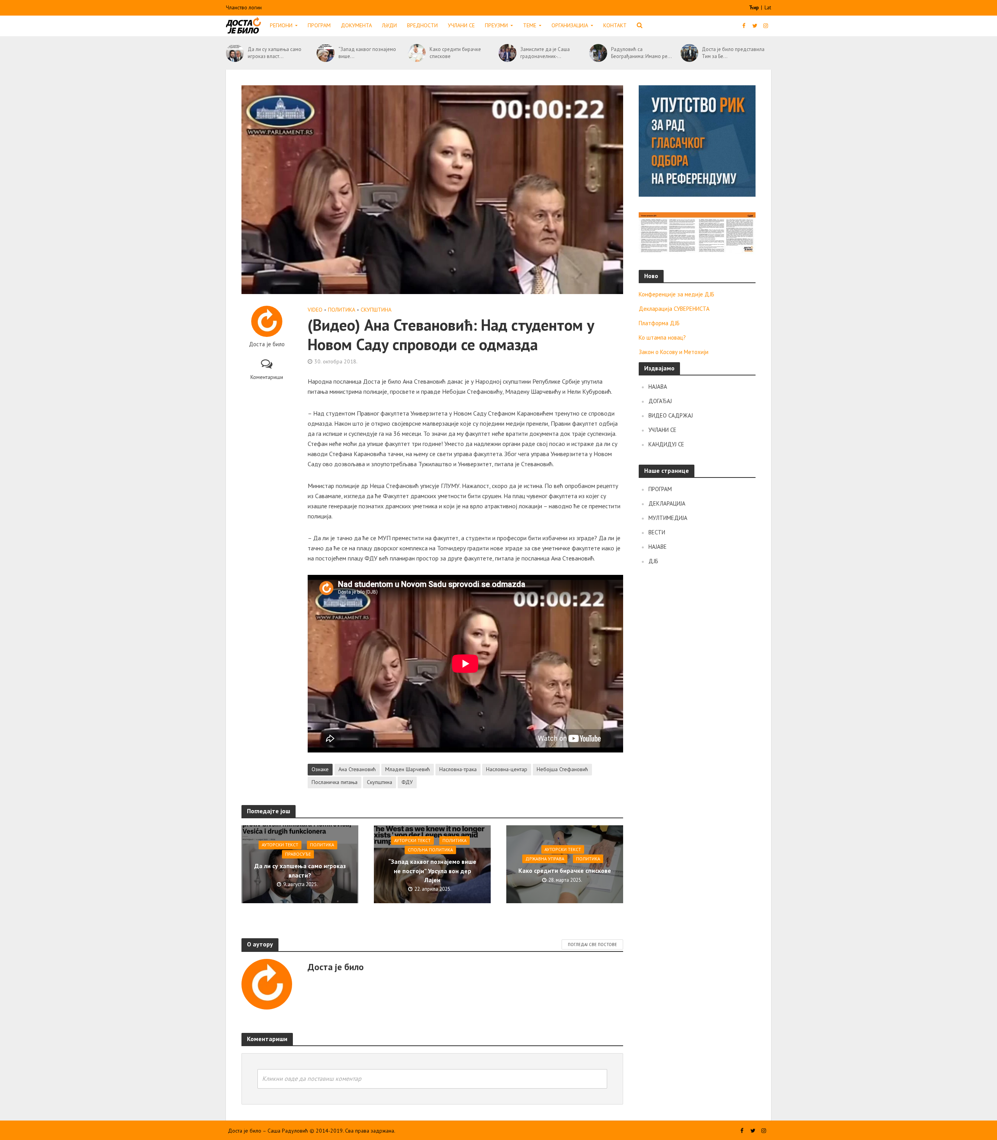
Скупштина (376, 309)
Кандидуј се (666, 444)
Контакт (615, 25)
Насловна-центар (506, 769)
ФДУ (407, 782)
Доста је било (267, 344)
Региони (281, 25)
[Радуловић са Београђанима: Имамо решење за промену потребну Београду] (598, 53)
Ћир (754, 7)
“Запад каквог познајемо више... (367, 53)
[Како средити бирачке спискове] (417, 53)
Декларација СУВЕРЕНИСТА (674, 308)
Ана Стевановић (357, 769)
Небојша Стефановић (562, 769)
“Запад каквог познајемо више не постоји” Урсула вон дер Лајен (432, 870)
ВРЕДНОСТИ (422, 25)
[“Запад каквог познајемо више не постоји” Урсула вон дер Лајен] (326, 53)
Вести (656, 532)
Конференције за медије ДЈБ (676, 294)
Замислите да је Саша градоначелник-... (545, 53)
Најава (657, 386)
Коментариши (266, 377)
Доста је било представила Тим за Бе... (733, 53)
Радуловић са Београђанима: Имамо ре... (641, 53)
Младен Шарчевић (407, 769)
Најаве (657, 546)
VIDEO (315, 309)
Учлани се (461, 25)
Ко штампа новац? (662, 337)
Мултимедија (667, 518)
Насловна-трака (458, 769)
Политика (341, 309)
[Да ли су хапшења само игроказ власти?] (235, 53)
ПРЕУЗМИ (496, 25)
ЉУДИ (389, 25)
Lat (767, 7)
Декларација (666, 503)
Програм (319, 25)
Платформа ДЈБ (659, 323)
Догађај (660, 401)
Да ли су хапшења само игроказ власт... (274, 53)
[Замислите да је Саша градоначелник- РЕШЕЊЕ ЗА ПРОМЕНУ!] (507, 53)
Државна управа (544, 859)
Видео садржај (670, 415)
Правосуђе (298, 854)
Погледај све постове (592, 944)
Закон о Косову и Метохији (673, 352)
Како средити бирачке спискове (455, 53)
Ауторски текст (280, 845)
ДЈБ (653, 561)
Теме (529, 25)
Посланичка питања (335, 782)
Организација (569, 25)
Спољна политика (430, 850)
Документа (356, 25)
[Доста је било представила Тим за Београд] (689, 53)
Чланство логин (244, 7)
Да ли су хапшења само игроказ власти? (300, 870)
